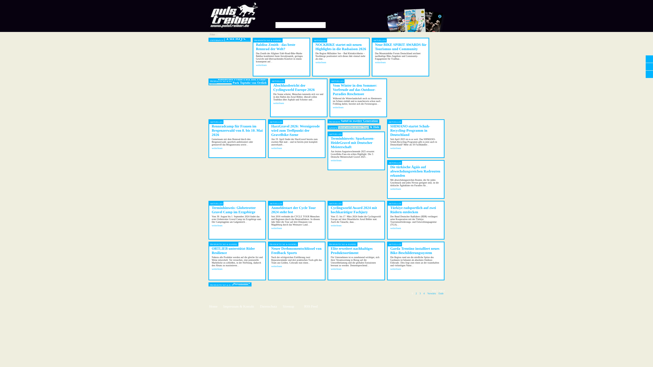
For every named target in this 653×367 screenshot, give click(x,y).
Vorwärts (431, 293)
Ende (441, 293)
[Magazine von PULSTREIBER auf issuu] (414, 31)
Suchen (322, 25)
